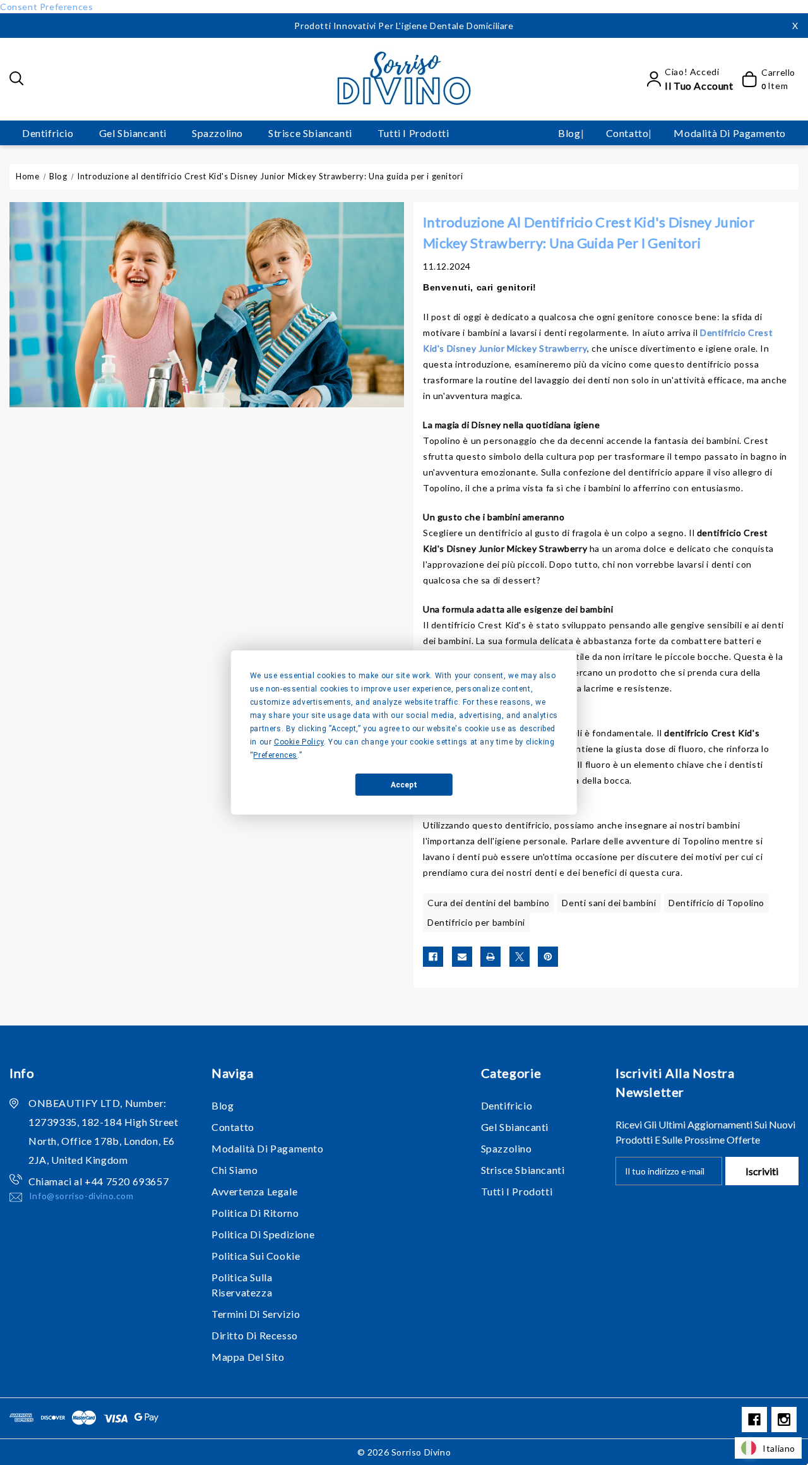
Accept (404, 784)
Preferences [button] (275, 755)
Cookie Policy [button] (299, 742)
